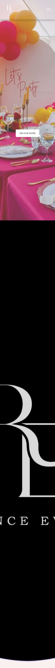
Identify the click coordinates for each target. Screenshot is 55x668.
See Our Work (27, 133)
